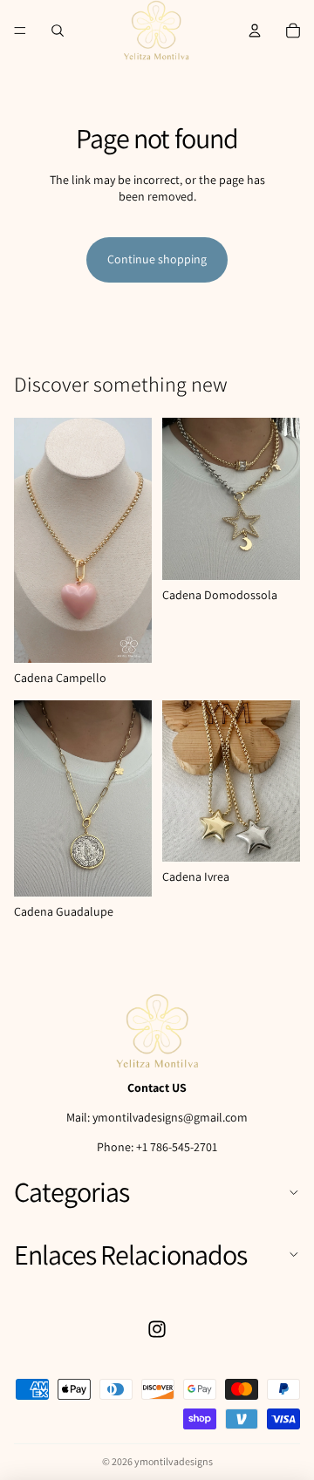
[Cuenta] (255, 30)
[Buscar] (57, 30)
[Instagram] (157, 1329)
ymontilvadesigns (173, 1461)
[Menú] (20, 30)
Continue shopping (157, 259)
